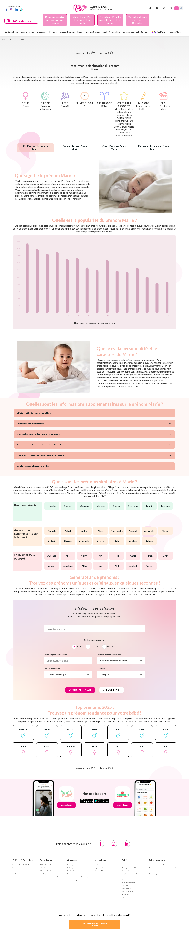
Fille (79, 646)
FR (176, 8)
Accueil (5, 39)
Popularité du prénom (75, 147)
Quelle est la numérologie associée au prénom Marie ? (41, 455)
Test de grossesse (45, 874)
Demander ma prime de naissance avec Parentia (55, 20)
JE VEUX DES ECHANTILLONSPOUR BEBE (94, 924)
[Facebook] (6, 9)
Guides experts (17, 874)
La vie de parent (127, 897)
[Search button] (150, 8)
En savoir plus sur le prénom (153, 147)
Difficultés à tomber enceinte (49, 865)
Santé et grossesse (73, 868)
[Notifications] (171, 8)
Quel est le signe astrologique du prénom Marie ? (39, 434)
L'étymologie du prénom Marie (30, 423)
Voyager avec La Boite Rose (135, 32)
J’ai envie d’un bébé (46, 868)
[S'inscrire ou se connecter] (157, 8)
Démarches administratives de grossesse (80, 877)
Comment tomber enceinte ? (49, 877)
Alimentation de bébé (128, 882)
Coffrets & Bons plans (22, 21)
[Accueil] (93, 8)
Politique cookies (108, 915)
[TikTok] (21, 9)
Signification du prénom (35, 147)
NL (181, 8)
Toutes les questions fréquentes (159, 874)
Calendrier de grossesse (75, 880)
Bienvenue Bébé (99, 871)
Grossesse (72, 860)
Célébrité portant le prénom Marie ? (33, 466)
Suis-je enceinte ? (45, 871)
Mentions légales (81, 915)
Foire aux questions (158, 860)
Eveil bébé (125, 885)
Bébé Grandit (126, 894)
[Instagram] (11, 9)
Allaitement (125, 880)
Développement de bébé (129, 868)
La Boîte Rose (11, 32)
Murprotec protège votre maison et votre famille (82, 20)
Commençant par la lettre (55, 654)
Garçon (94, 646)
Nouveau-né (125, 865)
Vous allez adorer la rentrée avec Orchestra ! (137, 20)
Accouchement (101, 860)
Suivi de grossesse (73, 865)
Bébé (124, 860)
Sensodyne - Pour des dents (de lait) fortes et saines (110, 20)
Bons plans (16, 871)
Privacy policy (94, 915)
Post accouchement (100, 874)
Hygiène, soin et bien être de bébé (133, 874)
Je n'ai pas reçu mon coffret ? (158, 865)
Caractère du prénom (114, 147)
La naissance (98, 865)
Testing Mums (175, 32)
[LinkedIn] (16, 9)
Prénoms (13, 39)
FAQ (60, 915)
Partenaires (67, 915)
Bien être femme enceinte (75, 871)
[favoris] (93, 53)
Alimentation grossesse (74, 874)
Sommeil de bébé (127, 877)
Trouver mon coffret (19, 868)
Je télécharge (66, 805)
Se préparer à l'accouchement (103, 868)
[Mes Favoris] (164, 8)
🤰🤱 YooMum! (158, 32)
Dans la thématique (53, 668)
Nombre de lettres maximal (109, 654)
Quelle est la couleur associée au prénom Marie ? (39, 445)
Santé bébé (125, 871)
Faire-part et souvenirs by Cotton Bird (102, 32)
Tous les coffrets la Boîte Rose (22, 865)
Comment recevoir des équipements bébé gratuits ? (162, 869)
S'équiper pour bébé (128, 891)
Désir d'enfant (46, 860)
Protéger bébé (126, 888)
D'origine (101, 668)
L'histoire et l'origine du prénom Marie (34, 413)
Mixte (110, 646)
